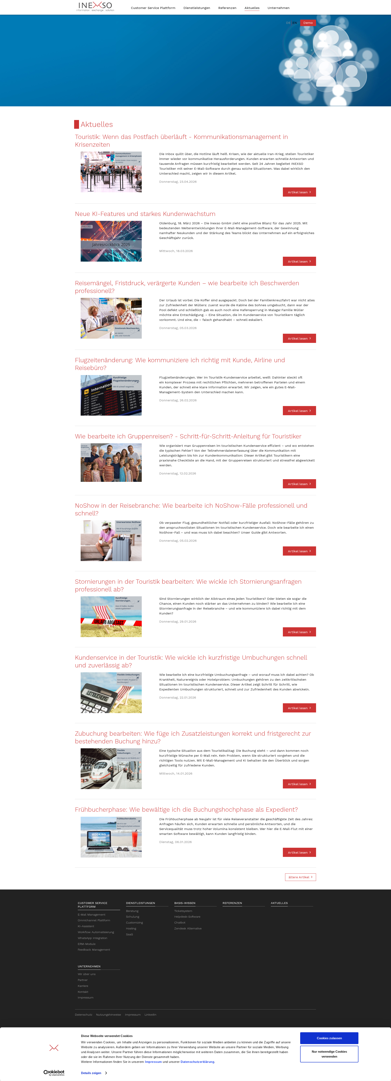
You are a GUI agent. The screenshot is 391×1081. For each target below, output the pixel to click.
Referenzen (232, 903)
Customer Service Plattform (92, 904)
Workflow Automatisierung (96, 932)
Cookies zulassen (329, 1038)
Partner (83, 980)
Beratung (132, 911)
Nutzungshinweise (108, 1014)
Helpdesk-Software (187, 916)
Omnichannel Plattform (94, 920)
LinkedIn (150, 1014)
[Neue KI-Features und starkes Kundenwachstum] (111, 241)
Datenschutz (83, 1014)
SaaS (129, 934)
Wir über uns (87, 974)
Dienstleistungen (140, 903)
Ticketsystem (183, 911)
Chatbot (179, 922)
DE (288, 23)
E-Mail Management (91, 914)
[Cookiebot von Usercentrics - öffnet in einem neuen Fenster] (54, 1073)
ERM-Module (87, 944)
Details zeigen (91, 1073)
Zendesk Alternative (188, 928)
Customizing (134, 922)
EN (294, 23)
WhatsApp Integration (92, 938)
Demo (308, 23)
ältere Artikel (299, 877)
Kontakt (83, 991)
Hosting (131, 928)
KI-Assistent (86, 926)
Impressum (153, 1061)
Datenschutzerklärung (197, 1061)
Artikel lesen (298, 192)
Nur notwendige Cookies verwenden (329, 1054)
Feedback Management (94, 949)
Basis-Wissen (185, 903)
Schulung (132, 916)
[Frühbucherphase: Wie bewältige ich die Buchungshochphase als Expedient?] (111, 837)
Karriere (83, 985)
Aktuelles (279, 903)
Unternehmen (89, 966)
